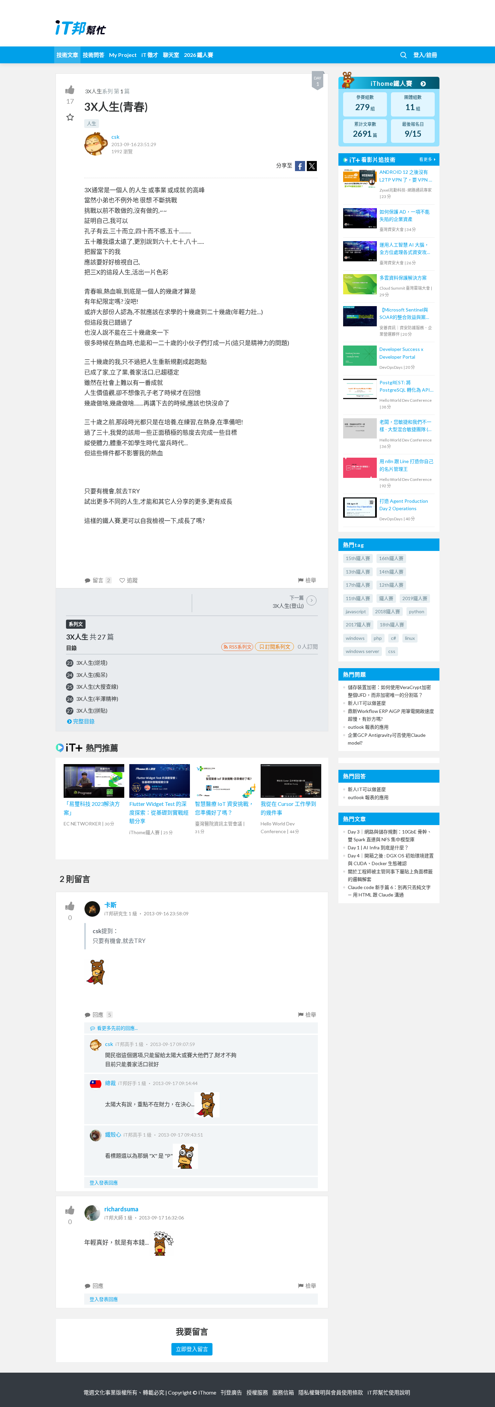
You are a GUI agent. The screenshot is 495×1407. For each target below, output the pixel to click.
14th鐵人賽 (391, 572)
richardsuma (121, 1209)
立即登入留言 (192, 1349)
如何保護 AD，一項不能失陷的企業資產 (405, 215)
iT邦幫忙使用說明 (388, 1392)
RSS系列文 (240, 647)
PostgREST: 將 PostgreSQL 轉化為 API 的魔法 (405, 387)
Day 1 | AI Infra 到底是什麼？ (378, 847)
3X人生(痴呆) (91, 675)
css (391, 651)
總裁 (110, 1083)
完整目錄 (84, 721)
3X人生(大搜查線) (97, 686)
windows (355, 638)
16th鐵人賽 (391, 558)
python (416, 611)
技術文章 (67, 55)
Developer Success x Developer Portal (401, 352)
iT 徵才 (149, 55)
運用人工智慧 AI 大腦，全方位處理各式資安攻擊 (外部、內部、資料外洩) (405, 249)
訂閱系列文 (277, 647)
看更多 (425, 159)
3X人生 (93, 91)
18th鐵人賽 (392, 624)
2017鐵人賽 (358, 624)
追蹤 (132, 580)
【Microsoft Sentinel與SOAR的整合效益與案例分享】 (405, 314)
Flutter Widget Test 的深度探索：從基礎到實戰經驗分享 (159, 812)
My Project (123, 55)
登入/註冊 (425, 55)
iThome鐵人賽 (392, 83)
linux (410, 638)
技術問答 (93, 55)
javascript (356, 611)
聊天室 (171, 55)
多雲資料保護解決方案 (403, 278)
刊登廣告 (231, 1392)
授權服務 (257, 1392)
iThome (207, 1392)
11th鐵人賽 (358, 598)
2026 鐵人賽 (198, 55)
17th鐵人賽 (358, 585)
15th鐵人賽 (358, 558)
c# (393, 638)
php (378, 638)
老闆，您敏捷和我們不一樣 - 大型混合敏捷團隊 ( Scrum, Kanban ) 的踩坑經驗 (406, 426)
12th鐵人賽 (391, 585)
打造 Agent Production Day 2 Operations (404, 504)
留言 (101, 580)
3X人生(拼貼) (91, 710)
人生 (91, 123)
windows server (362, 651)
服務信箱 (283, 1392)
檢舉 (310, 580)
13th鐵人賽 (358, 572)
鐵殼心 (113, 1134)
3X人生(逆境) (91, 662)
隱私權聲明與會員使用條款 (330, 1392)
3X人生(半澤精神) (97, 698)
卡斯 (110, 905)
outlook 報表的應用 (368, 727)
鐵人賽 (386, 598)
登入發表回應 (104, 1182)
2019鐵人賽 (414, 598)
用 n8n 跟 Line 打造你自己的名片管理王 (406, 464)
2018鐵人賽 (387, 611)
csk (115, 136)
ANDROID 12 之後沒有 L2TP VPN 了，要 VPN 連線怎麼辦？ (406, 176)
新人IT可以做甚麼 (367, 703)
